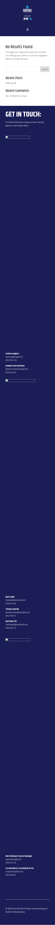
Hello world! (11, 83)
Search (45, 69)
